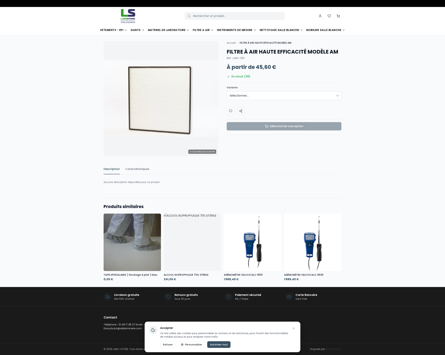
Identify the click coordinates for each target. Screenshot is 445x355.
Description (112, 169)
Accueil (231, 43)
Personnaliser (193, 344)
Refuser (168, 344)
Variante (232, 87)
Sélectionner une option (286, 126)
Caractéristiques (137, 169)
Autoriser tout (219, 344)
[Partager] (241, 111)
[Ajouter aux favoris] (231, 111)
